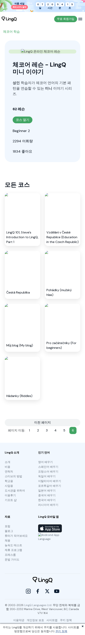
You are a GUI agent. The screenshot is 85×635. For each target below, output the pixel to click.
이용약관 (18, 620)
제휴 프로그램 (13, 550)
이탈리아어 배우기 (49, 481)
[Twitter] (47, 591)
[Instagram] (28, 591)
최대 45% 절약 (19, 7)
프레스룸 (10, 555)
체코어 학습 (11, 32)
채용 (7, 540)
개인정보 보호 (35, 620)
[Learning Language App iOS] (50, 528)
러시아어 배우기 (48, 505)
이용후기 (10, 495)
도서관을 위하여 (15, 490)
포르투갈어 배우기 (49, 486)
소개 (7, 462)
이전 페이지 (42, 422)
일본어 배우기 (47, 490)
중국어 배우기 (47, 495)
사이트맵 (52, 620)
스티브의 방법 (13, 476)
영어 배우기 (45, 462)
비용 (7, 467)
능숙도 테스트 (13, 545)
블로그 (9, 531)
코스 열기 (22, 120)
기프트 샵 (11, 500)
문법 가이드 (12, 559)
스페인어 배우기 (48, 467)
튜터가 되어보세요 (16, 535)
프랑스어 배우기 (48, 471)
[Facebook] (37, 591)
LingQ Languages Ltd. (38, 605)
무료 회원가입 (65, 19)
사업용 (9, 486)
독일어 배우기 (47, 476)
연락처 (9, 471)
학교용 (9, 481)
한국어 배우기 (47, 500)
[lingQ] (9, 19)
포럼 (7, 526)
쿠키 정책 (61, 631)
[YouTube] (56, 591)
